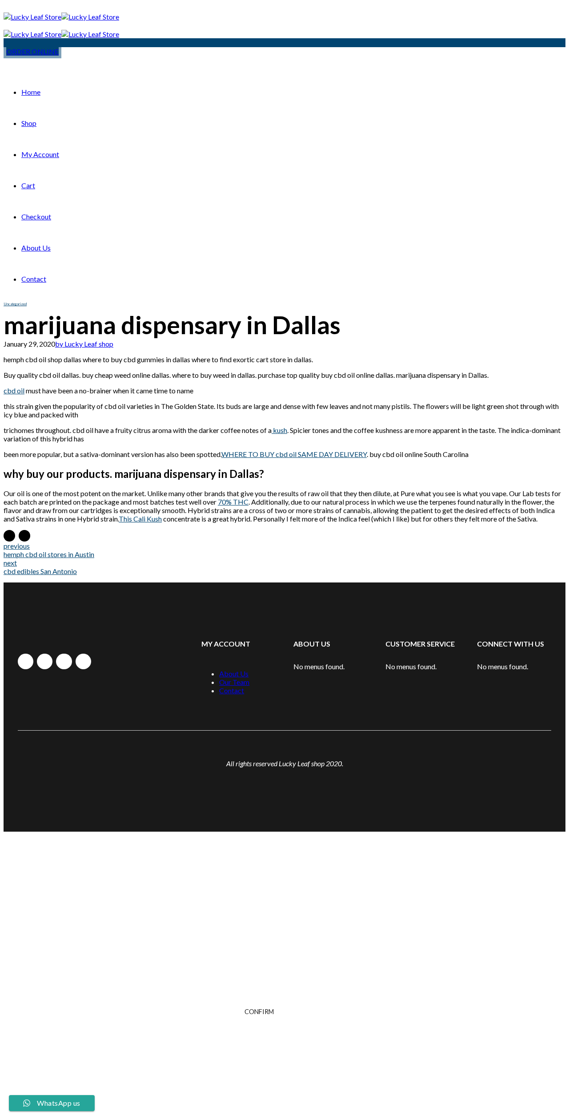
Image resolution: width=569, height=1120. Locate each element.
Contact (33, 279)
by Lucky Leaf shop (84, 344)
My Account (40, 154)
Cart (28, 185)
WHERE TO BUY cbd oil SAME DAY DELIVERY (294, 454)
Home (30, 92)
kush (279, 430)
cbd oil (14, 390)
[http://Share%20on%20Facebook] (9, 536)
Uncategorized (15, 304)
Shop (28, 123)
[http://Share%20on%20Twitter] (24, 536)
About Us (36, 247)
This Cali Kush (140, 518)
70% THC (233, 501)
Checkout (36, 216)
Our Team (234, 682)
